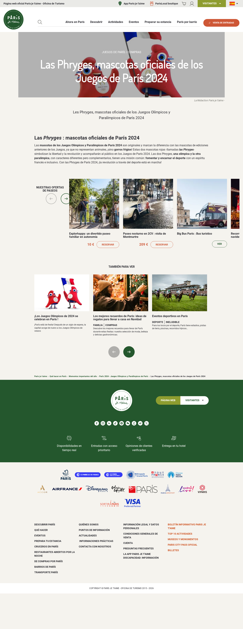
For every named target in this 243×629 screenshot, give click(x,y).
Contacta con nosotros (95, 546)
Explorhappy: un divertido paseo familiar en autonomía (89, 235)
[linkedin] (109, 423)
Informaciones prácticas (96, 541)
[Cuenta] (192, 3)
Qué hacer (41, 530)
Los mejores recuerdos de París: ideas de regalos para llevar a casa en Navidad (119, 317)
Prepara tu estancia (47, 541)
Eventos (40, 535)
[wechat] (128, 423)
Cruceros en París (46, 546)
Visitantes (192, 400)
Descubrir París (44, 524)
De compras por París (48, 561)
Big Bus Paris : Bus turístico (194, 233)
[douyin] (134, 423)
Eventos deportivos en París (170, 316)
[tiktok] (115, 423)
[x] (146, 423)
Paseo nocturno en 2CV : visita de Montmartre (144, 235)
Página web (168, 400)
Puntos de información (94, 530)
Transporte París (46, 572)
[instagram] (103, 423)
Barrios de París (45, 566)
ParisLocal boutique (166, 3)
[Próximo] (66, 198)
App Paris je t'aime (134, 3)
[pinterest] (121, 423)
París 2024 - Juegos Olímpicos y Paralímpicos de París (123, 376)
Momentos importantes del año (83, 376)
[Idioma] (234, 4)
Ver (219, 243)
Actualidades (88, 535)
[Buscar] (40, 22)
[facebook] (96, 423)
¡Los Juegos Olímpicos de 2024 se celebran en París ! (56, 317)
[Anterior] (51, 198)
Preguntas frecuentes (138, 548)
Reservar (108, 244)
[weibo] (140, 423)
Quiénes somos (89, 524)
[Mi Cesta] (184, 3)
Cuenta (128, 543)
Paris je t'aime (40, 376)
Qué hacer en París (58, 376)
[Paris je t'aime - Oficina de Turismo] (13, 20)
